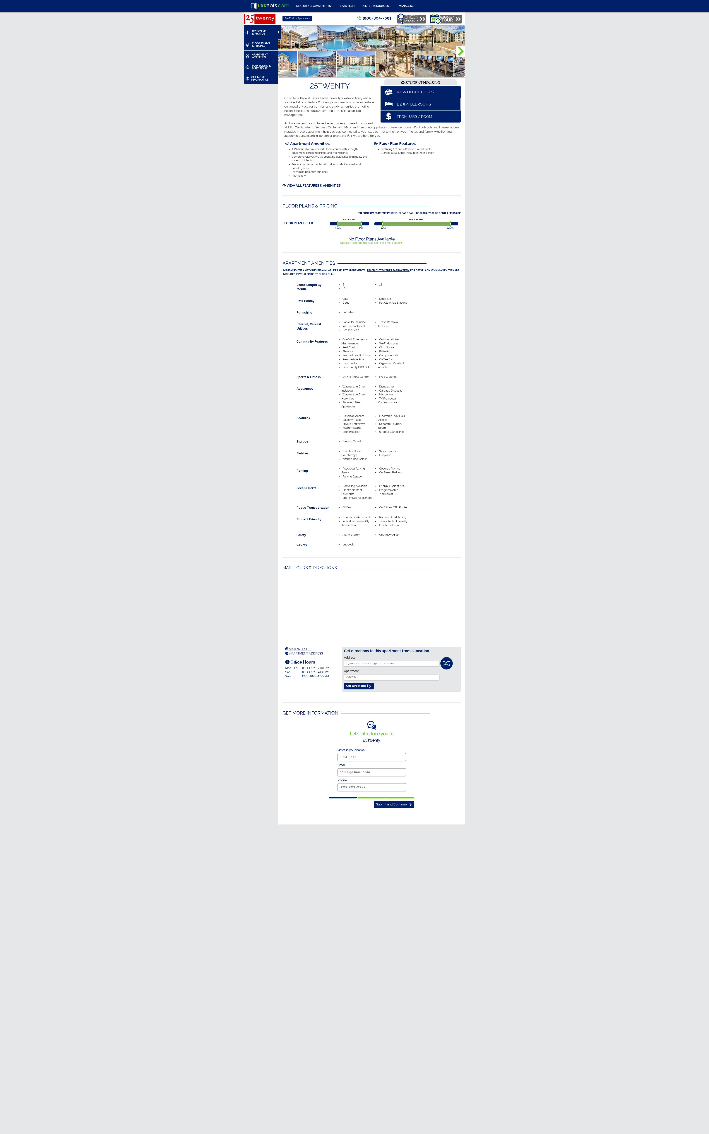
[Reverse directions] (446, 664)
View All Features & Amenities (313, 185)
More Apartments (297, 18)
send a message (450, 213)
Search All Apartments (313, 5)
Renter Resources (376, 5)
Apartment (351, 671)
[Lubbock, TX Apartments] (270, 6)
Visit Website (299, 649)
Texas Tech (346, 5)
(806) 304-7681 (377, 18)
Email (341, 765)
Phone (342, 780)
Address (349, 657)
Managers (406, 5)
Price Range (416, 219)
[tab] (262, 32)
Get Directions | (357, 686)
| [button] (392, 804)
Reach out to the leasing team (388, 270)
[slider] (338, 224)
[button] (460, 51)
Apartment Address (305, 653)
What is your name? (352, 750)
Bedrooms (349, 219)
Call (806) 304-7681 (421, 213)
